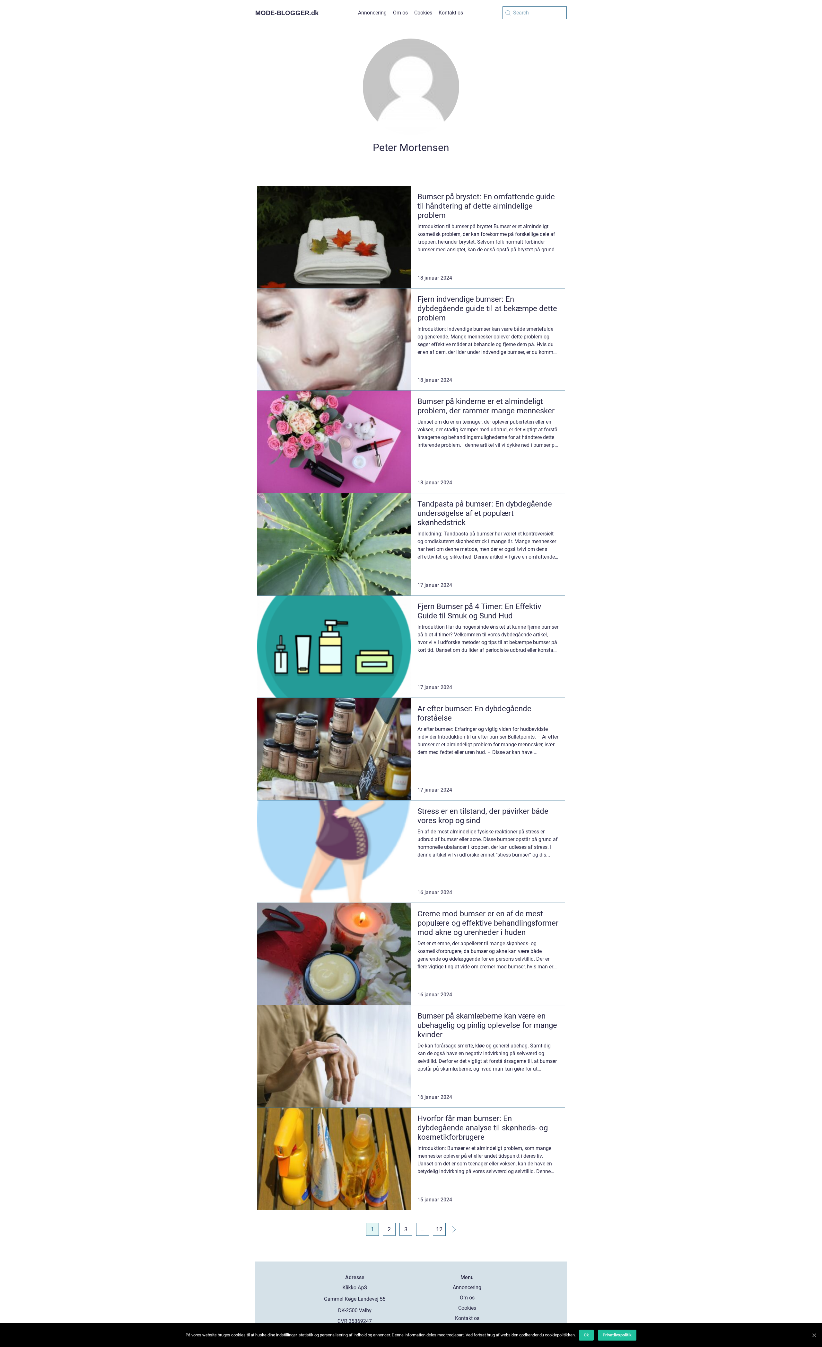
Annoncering (372, 13)
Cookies (423, 13)
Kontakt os (451, 13)
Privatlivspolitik (617, 1335)
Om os (400, 13)
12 (439, 1229)
